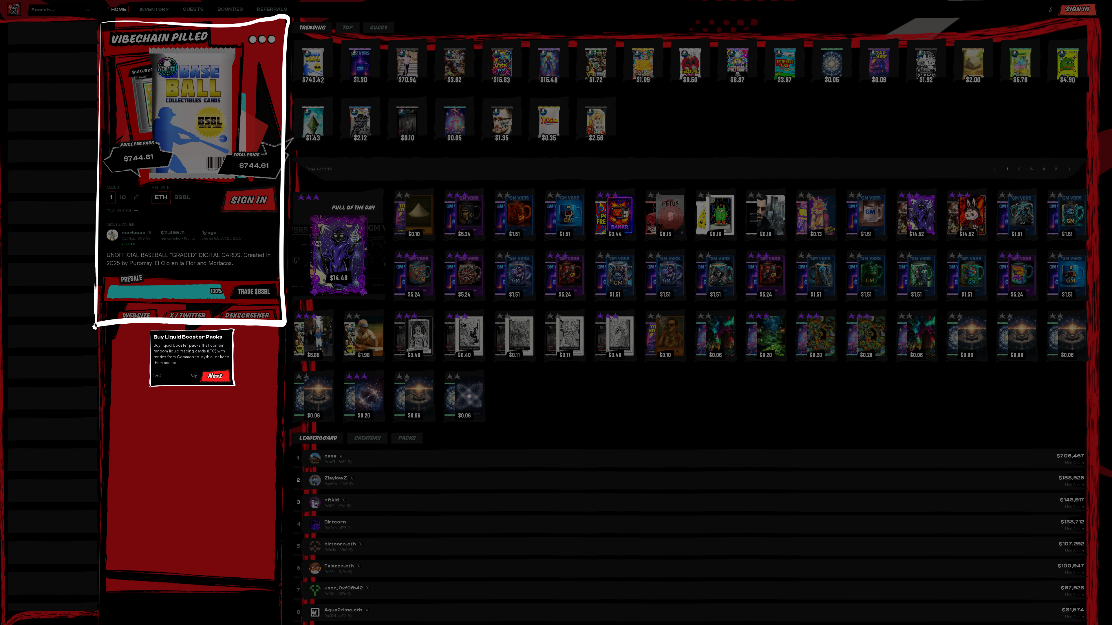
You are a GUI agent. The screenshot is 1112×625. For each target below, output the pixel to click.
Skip (194, 376)
